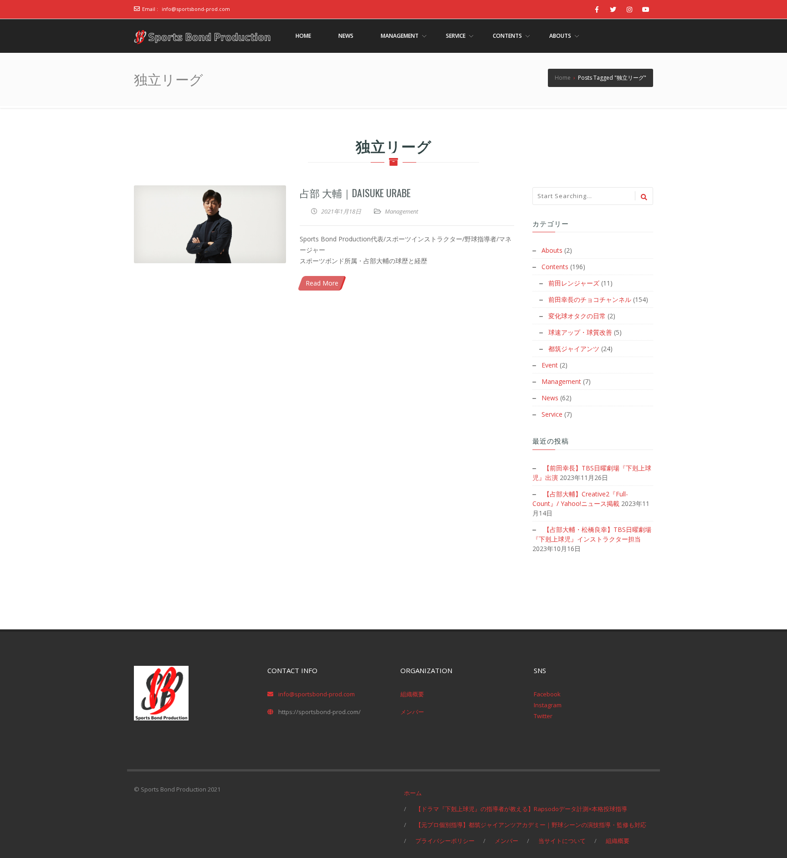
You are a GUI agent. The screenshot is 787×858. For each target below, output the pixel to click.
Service (552, 414)
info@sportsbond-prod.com (196, 8)
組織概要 (412, 694)
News (550, 397)
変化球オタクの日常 (577, 316)
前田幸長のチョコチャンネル (589, 299)
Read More (322, 283)
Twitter (543, 716)
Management (401, 211)
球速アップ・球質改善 (580, 332)
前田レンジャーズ (573, 283)
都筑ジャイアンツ (573, 348)
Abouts (552, 250)
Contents (555, 266)
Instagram (548, 705)
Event (550, 365)
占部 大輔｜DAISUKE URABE (355, 192)
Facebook (547, 694)
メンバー (412, 712)
